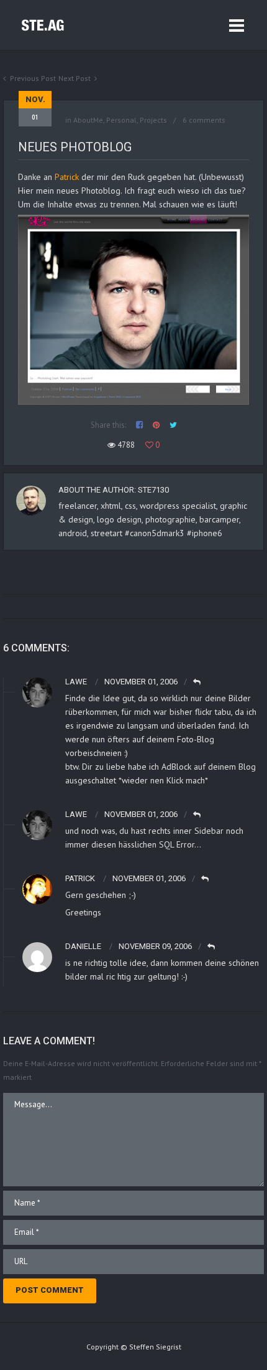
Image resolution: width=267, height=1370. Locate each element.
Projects (153, 120)
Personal (121, 120)
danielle (83, 946)
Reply (197, 682)
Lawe (76, 681)
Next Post (74, 78)
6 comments (204, 120)
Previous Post (33, 78)
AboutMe (88, 120)
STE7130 (153, 489)
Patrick (68, 176)
